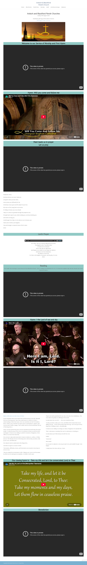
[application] (43, 241)
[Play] (25, 240)
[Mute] (57, 240)
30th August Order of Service (43, 20)
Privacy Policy (21, 563)
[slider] (60, 241)
